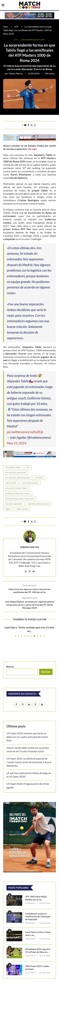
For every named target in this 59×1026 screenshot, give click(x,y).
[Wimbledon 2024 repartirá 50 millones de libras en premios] (14, 953)
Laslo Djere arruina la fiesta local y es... (38, 933)
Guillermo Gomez (30, 483)
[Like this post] (25, 125)
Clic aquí (32, 148)
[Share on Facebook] (28, 125)
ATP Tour (39, 478)
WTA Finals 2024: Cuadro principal (37, 967)
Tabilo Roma (22, 509)
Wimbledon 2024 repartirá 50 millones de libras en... (37, 950)
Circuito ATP (11, 483)
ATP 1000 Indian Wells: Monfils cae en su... (36, 898)
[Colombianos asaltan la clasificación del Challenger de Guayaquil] (14, 917)
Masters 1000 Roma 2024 (38, 504)
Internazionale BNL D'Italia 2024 (19, 499)
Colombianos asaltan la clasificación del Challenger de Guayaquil (38, 916)
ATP (16, 26)
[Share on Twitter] (31, 125)
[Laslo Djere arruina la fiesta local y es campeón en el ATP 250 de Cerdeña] (14, 936)
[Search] (55, 5)
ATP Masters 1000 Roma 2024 (17, 478)
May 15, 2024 (16, 443)
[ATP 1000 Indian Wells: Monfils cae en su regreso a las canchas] (14, 900)
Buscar (10, 666)
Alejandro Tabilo (13, 467)
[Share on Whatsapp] (35, 125)
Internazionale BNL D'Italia (17, 493)
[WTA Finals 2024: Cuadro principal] (14, 970)
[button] (5, 631)
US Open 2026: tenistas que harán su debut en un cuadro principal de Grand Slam (27, 737)
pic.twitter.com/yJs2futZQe (25, 432)
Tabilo (8, 509)
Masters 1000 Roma (13, 504)
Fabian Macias (16, 73)
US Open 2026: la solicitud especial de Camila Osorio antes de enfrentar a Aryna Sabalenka (28, 762)
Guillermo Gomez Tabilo (16, 488)
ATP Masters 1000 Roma (15, 472)
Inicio (5, 26)
